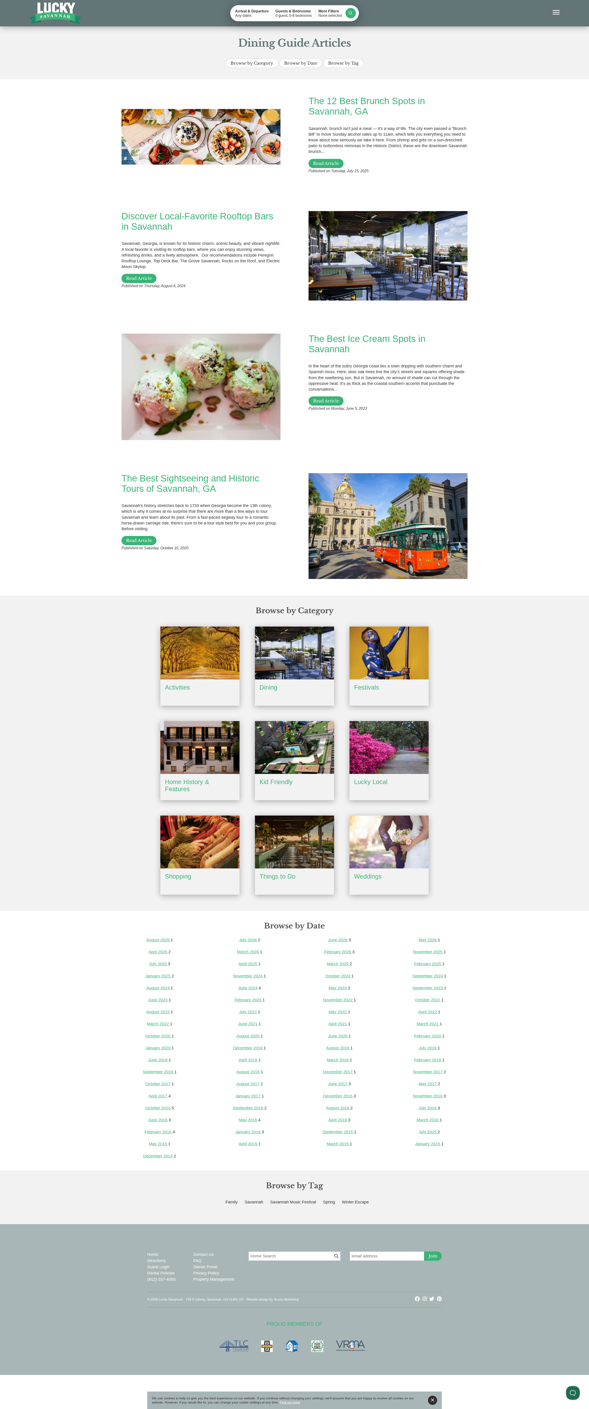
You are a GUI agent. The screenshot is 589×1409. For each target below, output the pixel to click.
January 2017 (248, 1096)
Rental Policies (161, 1273)
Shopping (178, 876)
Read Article (326, 163)
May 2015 (158, 1144)
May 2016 (248, 1120)
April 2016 (338, 1120)
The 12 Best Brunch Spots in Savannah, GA (367, 106)
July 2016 (428, 1108)
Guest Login (158, 1267)
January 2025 (158, 976)
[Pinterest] (439, 1299)
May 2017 (428, 1084)
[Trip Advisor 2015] (319, 1346)
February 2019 (428, 1060)
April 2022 (428, 1012)
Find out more (290, 1402)
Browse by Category (252, 63)
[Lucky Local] (389, 747)
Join (433, 1256)
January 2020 (158, 1048)
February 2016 (158, 1132)
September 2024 (428, 976)
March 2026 (248, 952)
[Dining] (294, 653)
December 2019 (248, 1048)
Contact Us (203, 1254)
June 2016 (158, 1120)
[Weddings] (389, 842)
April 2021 (338, 1024)
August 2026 (158, 940)
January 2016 (248, 1132)
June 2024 (248, 988)
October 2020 (158, 1036)
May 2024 (338, 988)
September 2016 (248, 1108)
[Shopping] (200, 842)
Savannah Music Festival (293, 1202)
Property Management (213, 1279)
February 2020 (428, 1036)
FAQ (197, 1260)
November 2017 (428, 1072)
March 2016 (428, 1120)
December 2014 (158, 1156)
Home (152, 1254)
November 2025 (428, 952)
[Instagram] (425, 1299)
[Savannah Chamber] (269, 1346)
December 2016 (338, 1096)
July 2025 (158, 964)
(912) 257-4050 (161, 1279)
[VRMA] (353, 1346)
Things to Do (277, 876)
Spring (329, 1202)
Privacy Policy (206, 1273)
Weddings (368, 876)
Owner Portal (205, 1267)
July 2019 (428, 1048)
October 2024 (338, 976)
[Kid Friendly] (294, 747)
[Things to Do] (294, 842)
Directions (156, 1260)
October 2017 (158, 1084)
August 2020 (248, 1036)
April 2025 (248, 964)
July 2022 (248, 1012)
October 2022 (428, 1000)
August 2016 (338, 1108)
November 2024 (248, 976)
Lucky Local (370, 782)
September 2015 (338, 1132)
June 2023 (158, 1000)
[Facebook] (418, 1299)
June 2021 (248, 1024)
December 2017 (338, 1072)
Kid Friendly (276, 782)
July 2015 (428, 1132)
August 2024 (158, 988)
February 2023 (248, 1000)
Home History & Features (187, 786)
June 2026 (338, 940)
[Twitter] (432, 1299)
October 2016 (158, 1108)
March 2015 (338, 1144)
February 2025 (428, 964)
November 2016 (428, 1096)
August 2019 (338, 1048)
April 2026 (158, 952)
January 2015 (428, 1144)
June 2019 (158, 1060)
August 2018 (248, 1072)
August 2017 (248, 1084)
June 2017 (338, 1084)
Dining (268, 687)
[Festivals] (389, 653)
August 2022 (158, 1012)
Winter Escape (355, 1202)
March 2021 (428, 1024)
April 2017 (158, 1096)
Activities (177, 687)
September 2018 (158, 1072)
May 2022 (338, 1012)
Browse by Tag (343, 63)
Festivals (366, 687)
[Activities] (200, 653)
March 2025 (338, 964)
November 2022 (338, 1000)
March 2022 (158, 1024)
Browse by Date (300, 63)
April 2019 (248, 1060)
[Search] (350, 13)
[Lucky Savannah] (55, 13)
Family (231, 1202)
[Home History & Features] (200, 747)
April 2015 (248, 1144)
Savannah (254, 1202)
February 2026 (338, 952)
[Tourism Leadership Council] (236, 1346)
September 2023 (428, 988)
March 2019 (338, 1060)
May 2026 (428, 940)
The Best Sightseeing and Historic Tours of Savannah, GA (190, 483)
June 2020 (338, 1036)
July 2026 (248, 940)
